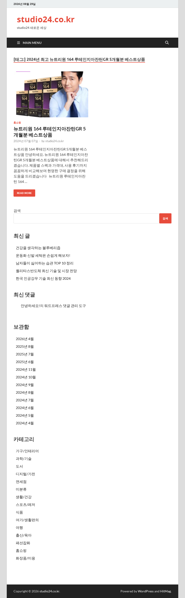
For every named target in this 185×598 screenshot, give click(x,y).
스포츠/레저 (25, 504)
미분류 (21, 489)
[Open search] (167, 43)
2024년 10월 (26, 377)
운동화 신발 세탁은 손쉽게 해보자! (43, 255)
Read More (23, 192)
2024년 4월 (25, 423)
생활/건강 (24, 497)
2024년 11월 (26, 369)
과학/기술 (24, 458)
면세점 (21, 481)
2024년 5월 (25, 415)
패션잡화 (23, 543)
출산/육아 (24, 535)
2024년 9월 (25, 384)
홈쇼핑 (17, 122)
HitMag (165, 591)
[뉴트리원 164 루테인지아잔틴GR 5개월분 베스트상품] (51, 94)
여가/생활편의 (27, 520)
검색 (17, 210)
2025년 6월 (25, 361)
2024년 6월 (25, 407)
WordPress (146, 591)
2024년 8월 (25, 392)
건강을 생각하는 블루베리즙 (38, 248)
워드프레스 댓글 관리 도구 (65, 305)
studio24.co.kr (45, 19)
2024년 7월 (25, 400)
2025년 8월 (25, 346)
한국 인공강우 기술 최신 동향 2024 (43, 278)
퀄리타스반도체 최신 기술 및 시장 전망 (46, 270)
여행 (19, 527)
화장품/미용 (25, 558)
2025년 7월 (25, 354)
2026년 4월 (25, 339)
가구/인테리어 (27, 451)
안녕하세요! (30, 305)
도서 (19, 466)
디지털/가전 (25, 474)
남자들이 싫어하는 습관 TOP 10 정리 (45, 263)
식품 (19, 512)
